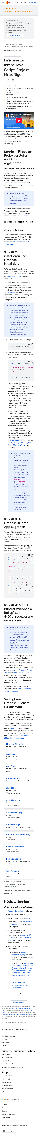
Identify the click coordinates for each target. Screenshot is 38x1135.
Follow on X (5, 1061)
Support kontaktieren (8, 1076)
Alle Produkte (6, 1117)
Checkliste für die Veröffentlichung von (20, 984)
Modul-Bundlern (10, 292)
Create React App (20, 673)
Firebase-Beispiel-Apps (16, 911)
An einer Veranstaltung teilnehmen (13, 1067)
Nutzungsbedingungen (9, 1125)
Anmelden (32, 2)
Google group (6, 1082)
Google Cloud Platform (9, 1114)
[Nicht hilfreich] (20, 50)
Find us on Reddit (7, 1057)
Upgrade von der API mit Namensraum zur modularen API (19, 327)
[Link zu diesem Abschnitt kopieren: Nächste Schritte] (31, 902)
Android (4, 1105)
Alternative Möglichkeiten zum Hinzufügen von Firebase (18, 331)
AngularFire (24, 935)
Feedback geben (12, 55)
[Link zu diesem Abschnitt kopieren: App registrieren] (26, 230)
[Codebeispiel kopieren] (32, 344)
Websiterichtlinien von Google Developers (17, 1014)
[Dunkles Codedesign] (29, 344)
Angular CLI (14, 637)
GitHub (27, 918)
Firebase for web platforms (18, 11)
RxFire (10, 938)
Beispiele (4, 1039)
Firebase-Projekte (22, 216)
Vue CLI (12, 640)
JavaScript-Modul (13, 277)
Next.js (22, 637)
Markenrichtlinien (7, 1089)
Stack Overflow (7, 1079)
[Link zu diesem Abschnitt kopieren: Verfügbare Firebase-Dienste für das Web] (24, 707)
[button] (19, 223)
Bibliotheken (5, 1042)
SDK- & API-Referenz (8, 1036)
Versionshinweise (7, 1085)
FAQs (3, 1092)
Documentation (9, 8)
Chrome (4, 1108)
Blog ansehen (6, 1054)
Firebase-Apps (19, 988)
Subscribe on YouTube (9, 1064)
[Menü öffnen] (3, 2)
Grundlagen (29, 46)
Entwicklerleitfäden (8, 1033)
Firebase (6, 44)
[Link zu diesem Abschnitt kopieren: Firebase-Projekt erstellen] (6, 224)
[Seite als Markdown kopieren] (13, 79)
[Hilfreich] (17, 50)
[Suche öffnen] (21, 2)
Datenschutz (23, 1125)
